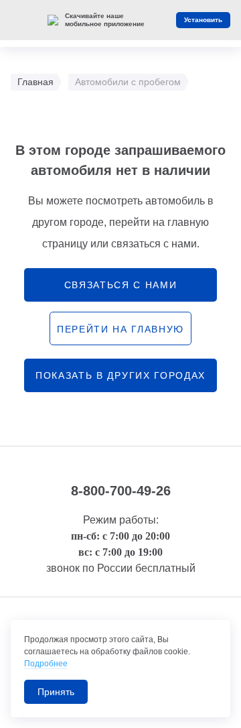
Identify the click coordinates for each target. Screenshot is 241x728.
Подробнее (46, 663)
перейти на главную (120, 329)
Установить (203, 19)
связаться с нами (120, 285)
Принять (55, 691)
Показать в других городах (120, 375)
